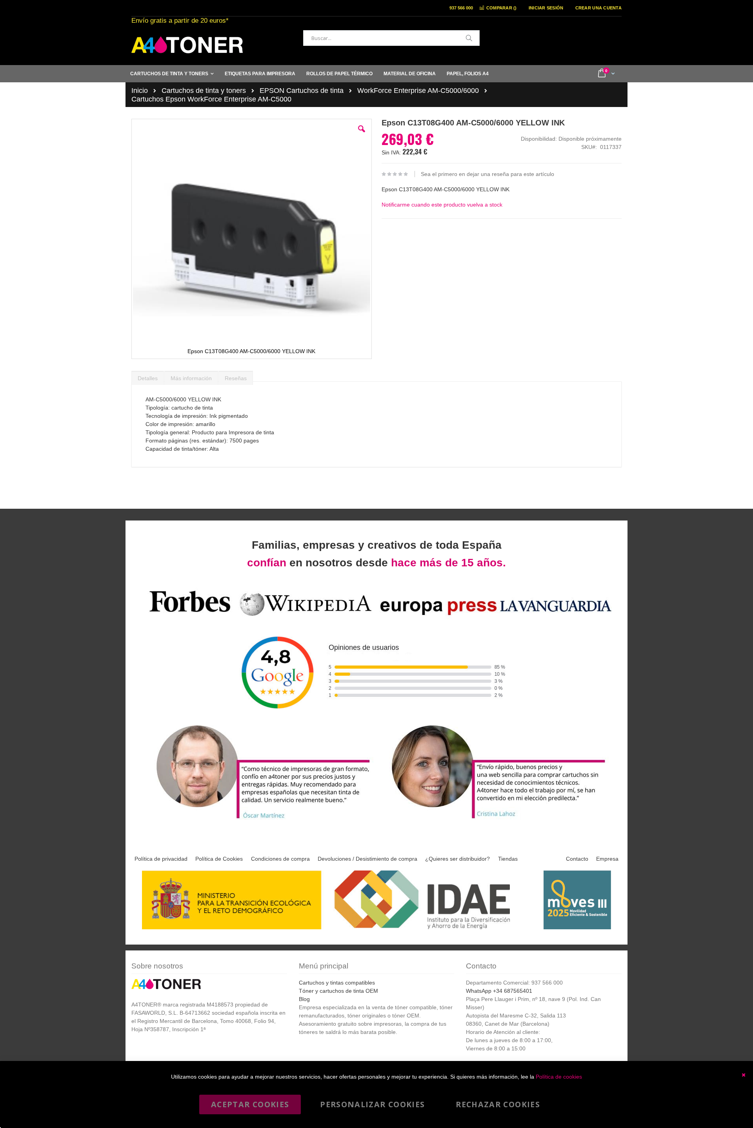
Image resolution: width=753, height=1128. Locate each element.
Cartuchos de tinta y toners (204, 90)
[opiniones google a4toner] (376, 617)
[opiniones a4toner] (258, 820)
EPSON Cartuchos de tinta (302, 90)
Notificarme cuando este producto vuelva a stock (442, 204)
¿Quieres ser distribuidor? (457, 859)
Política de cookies (559, 1077)
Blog (304, 999)
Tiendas (508, 859)
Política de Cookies (219, 859)
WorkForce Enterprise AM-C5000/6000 (418, 90)
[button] (361, 135)
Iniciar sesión (546, 7)
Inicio (139, 90)
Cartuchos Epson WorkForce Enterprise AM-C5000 (211, 99)
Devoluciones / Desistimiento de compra (367, 859)
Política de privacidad (161, 859)
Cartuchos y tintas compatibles (337, 982)
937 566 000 (461, 7)
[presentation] (147, 376)
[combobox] (391, 38)
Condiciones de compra (280, 859)
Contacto (577, 859)
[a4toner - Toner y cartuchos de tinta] (187, 44)
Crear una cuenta (598, 7)
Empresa (607, 859)
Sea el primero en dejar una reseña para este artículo (487, 174)
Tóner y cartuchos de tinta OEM (338, 991)
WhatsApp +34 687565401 (499, 991)
